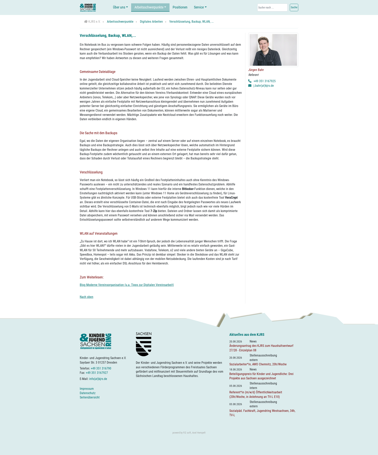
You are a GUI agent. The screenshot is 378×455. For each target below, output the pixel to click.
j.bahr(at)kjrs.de (264, 85)
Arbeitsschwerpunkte (148, 7)
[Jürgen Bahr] (273, 50)
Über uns (119, 7)
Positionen (180, 7)
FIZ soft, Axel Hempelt (194, 432)
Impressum (87, 389)
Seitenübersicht (90, 397)
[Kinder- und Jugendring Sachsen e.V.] (88, 7)
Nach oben (86, 297)
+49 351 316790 (101, 368)
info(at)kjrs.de (98, 379)
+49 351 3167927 (97, 373)
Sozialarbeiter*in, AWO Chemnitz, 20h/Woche (258, 364)
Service (199, 7)
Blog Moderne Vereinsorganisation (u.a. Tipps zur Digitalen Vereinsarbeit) (127, 285)
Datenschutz (87, 393)
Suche (294, 7)
